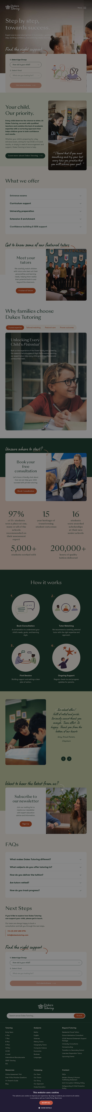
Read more (58, 1098)
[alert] (46, 556)
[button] (46, 1108)
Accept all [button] (46, 1103)
